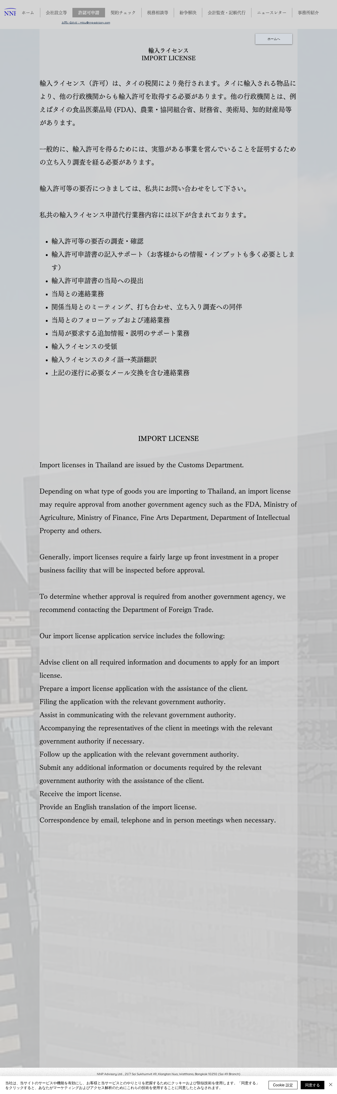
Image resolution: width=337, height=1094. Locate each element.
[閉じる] (331, 1085)
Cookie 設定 (283, 1084)
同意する (312, 1084)
